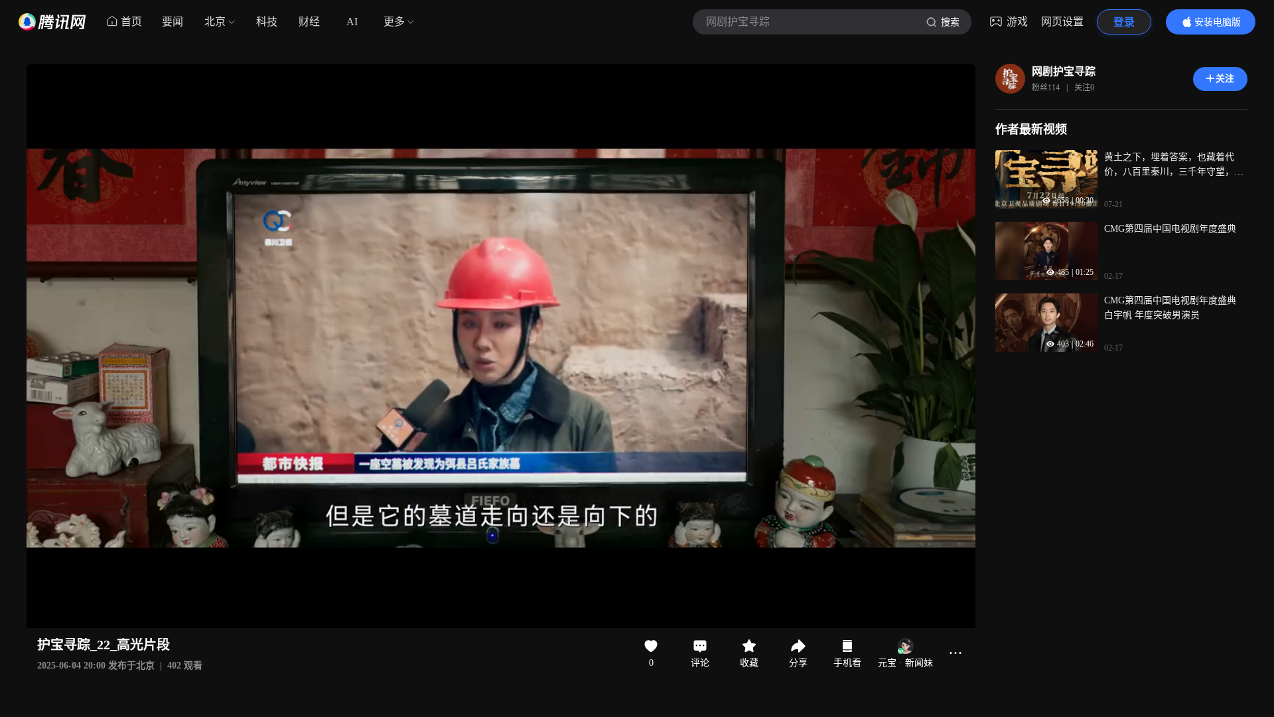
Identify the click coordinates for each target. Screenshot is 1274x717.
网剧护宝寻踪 (1064, 71)
